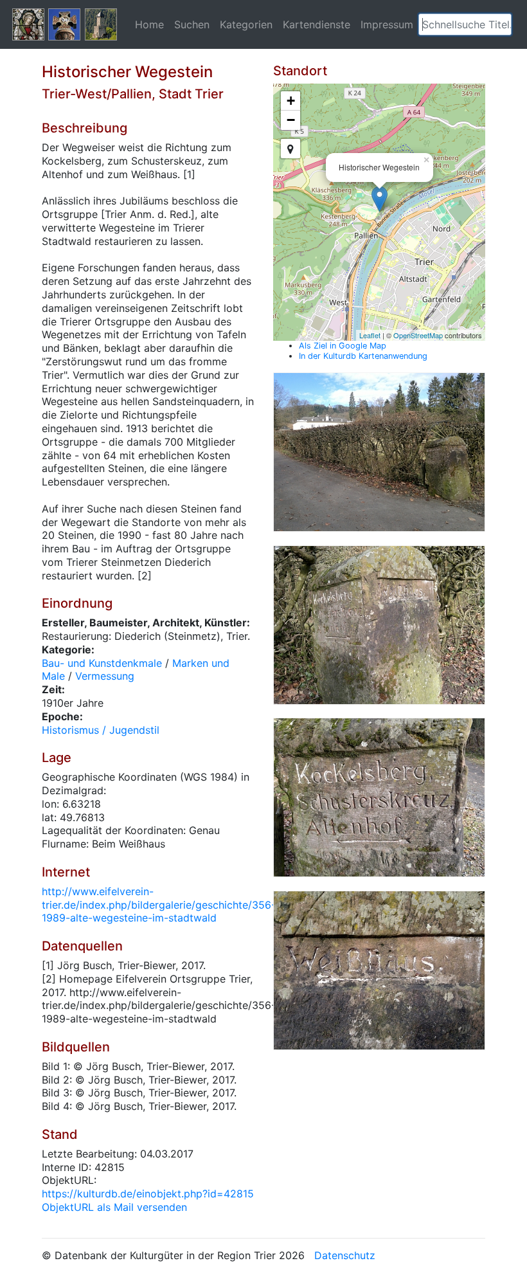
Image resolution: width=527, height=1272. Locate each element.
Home (149, 24)
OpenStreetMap (418, 335)
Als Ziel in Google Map (342, 345)
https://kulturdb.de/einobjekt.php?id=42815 (148, 1193)
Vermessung (104, 675)
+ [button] (291, 101)
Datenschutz (344, 1255)
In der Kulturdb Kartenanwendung (363, 356)
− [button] (291, 120)
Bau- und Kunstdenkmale (102, 663)
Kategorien (246, 24)
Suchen (192, 24)
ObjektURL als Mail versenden (114, 1207)
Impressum (387, 24)
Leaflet (369, 335)
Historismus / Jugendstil (100, 729)
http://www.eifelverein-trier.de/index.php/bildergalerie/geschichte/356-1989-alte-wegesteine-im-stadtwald (159, 905)
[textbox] (465, 24)
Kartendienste (316, 24)
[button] (502, 24)
